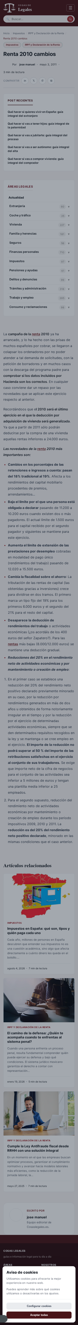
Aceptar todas (39, 1315)
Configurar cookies (39, 1306)
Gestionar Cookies (3, 1319)
